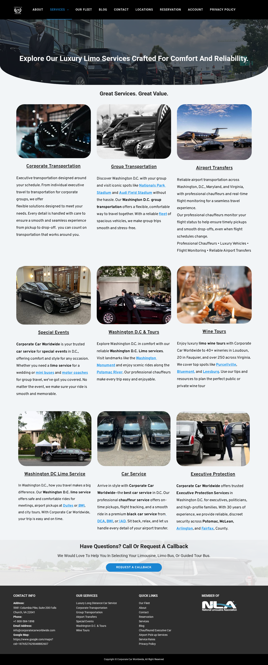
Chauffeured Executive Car (155, 630)
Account (195, 9)
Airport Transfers (86, 616)
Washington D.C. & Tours (91, 625)
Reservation (170, 9)
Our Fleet (84, 9)
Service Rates (147, 639)
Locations (144, 9)
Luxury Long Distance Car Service (96, 603)
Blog (103, 9)
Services (57, 9)
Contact (121, 9)
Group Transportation (89, 612)
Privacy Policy (223, 9)
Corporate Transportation (91, 607)
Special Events (85, 621)
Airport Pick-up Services (153, 634)
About (38, 9)
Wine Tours (82, 630)
